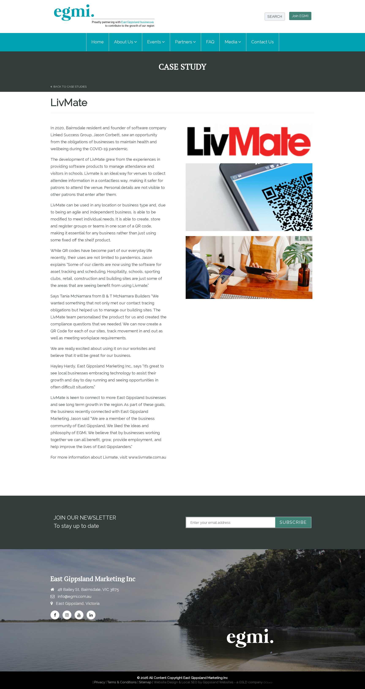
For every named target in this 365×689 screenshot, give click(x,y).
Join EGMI (300, 16)
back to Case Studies (69, 86)
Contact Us (262, 41)
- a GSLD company (253, 682)
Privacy (99, 682)
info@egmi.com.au (74, 596)
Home (97, 41)
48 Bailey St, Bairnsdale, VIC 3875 (88, 589)
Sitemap (145, 682)
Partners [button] (184, 41)
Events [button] (154, 41)
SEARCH (274, 16)
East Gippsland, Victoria (77, 603)
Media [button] (231, 41)
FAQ (210, 41)
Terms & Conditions (122, 682)
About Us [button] (124, 41)
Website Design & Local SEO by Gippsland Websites (193, 682)
